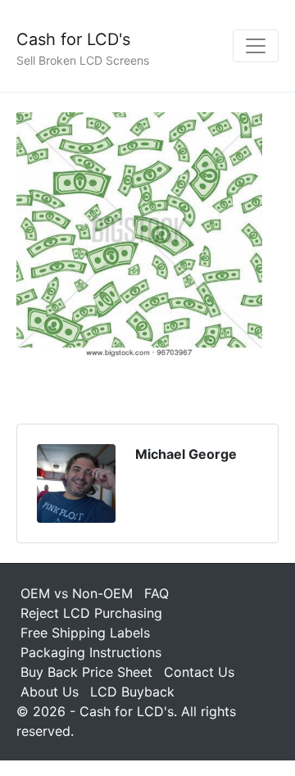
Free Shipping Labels (85, 632)
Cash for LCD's (73, 39)
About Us (49, 691)
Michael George (186, 454)
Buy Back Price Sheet (86, 672)
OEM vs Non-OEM (76, 593)
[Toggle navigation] (256, 45)
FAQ (156, 593)
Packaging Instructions (90, 652)
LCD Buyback (132, 691)
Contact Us (199, 672)
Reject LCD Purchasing (91, 613)
